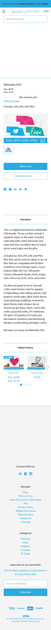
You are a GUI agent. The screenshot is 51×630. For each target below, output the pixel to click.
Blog (25, 492)
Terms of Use (25, 496)
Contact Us (26, 518)
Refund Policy (25, 514)
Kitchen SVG (37, 373)
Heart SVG (13, 373)
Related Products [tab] (25, 347)
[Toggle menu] (3, 11)
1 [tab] (21, 385)
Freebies (25, 550)
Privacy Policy (25, 507)
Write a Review (12, 101)
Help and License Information (25, 499)
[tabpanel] (14, 369)
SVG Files (25, 538)
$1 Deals (25, 553)
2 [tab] (25, 385)
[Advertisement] (25, 52)
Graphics (25, 546)
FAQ (25, 503)
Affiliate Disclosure (26, 510)
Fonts (25, 542)
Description (26, 219)
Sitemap (25, 522)
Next (48, 367)
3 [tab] (30, 385)
